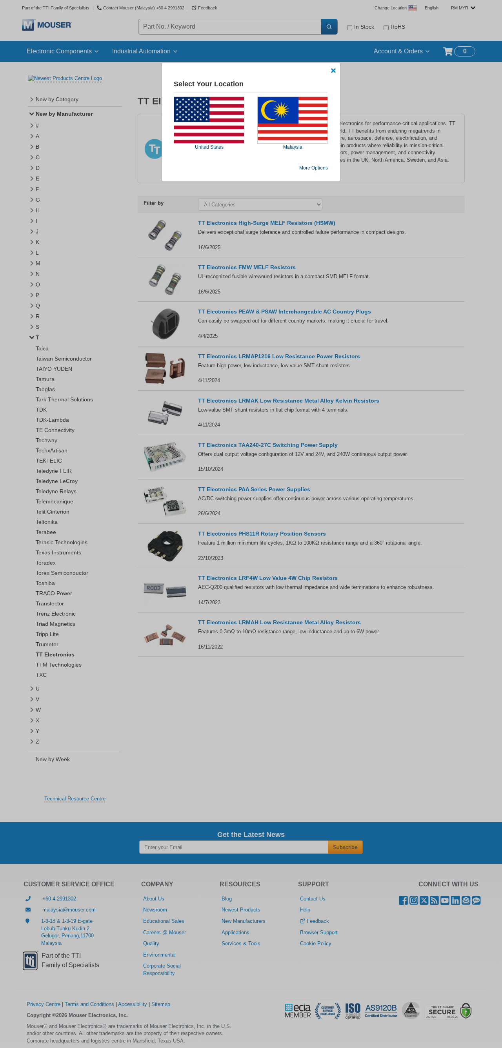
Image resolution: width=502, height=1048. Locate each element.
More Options (313, 168)
